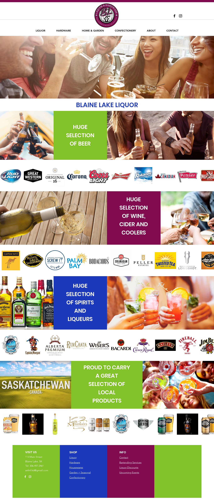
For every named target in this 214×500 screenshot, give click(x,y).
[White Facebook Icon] (25, 476)
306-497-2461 (37, 465)
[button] (40, 30)
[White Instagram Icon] (30, 476)
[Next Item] (207, 175)
